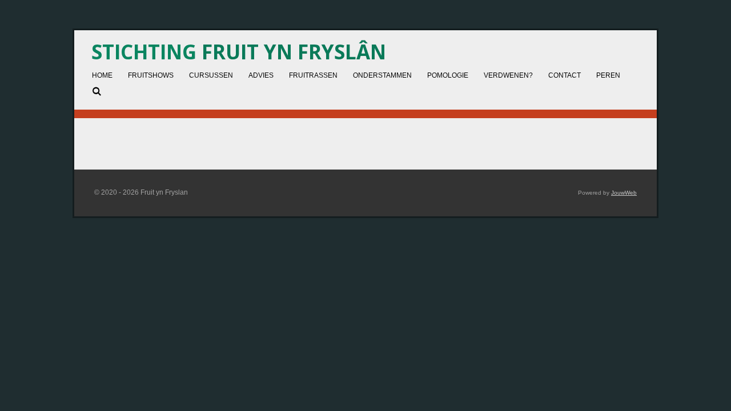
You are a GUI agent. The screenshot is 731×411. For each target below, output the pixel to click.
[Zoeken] (97, 91)
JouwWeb (624, 193)
